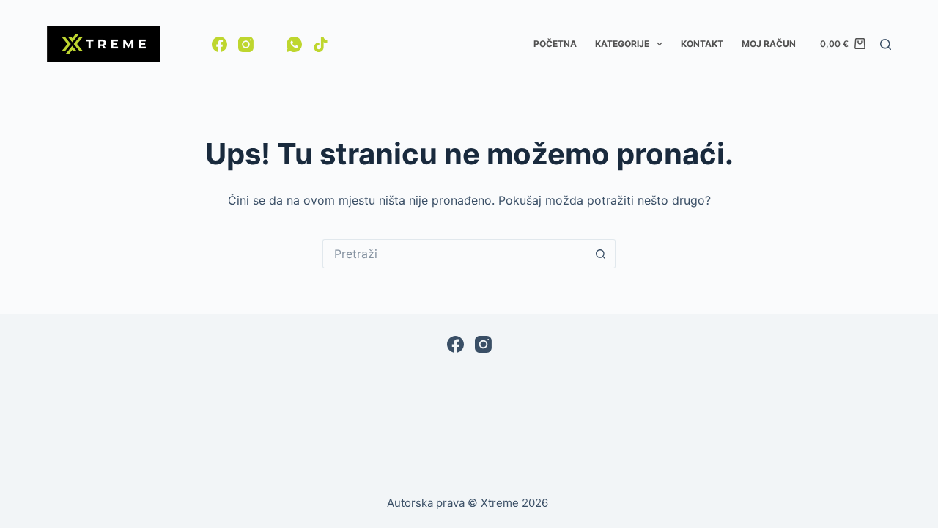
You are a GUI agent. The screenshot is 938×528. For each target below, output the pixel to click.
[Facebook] (219, 44)
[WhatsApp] (294, 44)
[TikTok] (320, 44)
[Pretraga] (885, 44)
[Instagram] (246, 44)
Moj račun (769, 43)
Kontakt (702, 43)
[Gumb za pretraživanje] (601, 253)
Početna (555, 43)
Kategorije (622, 43)
